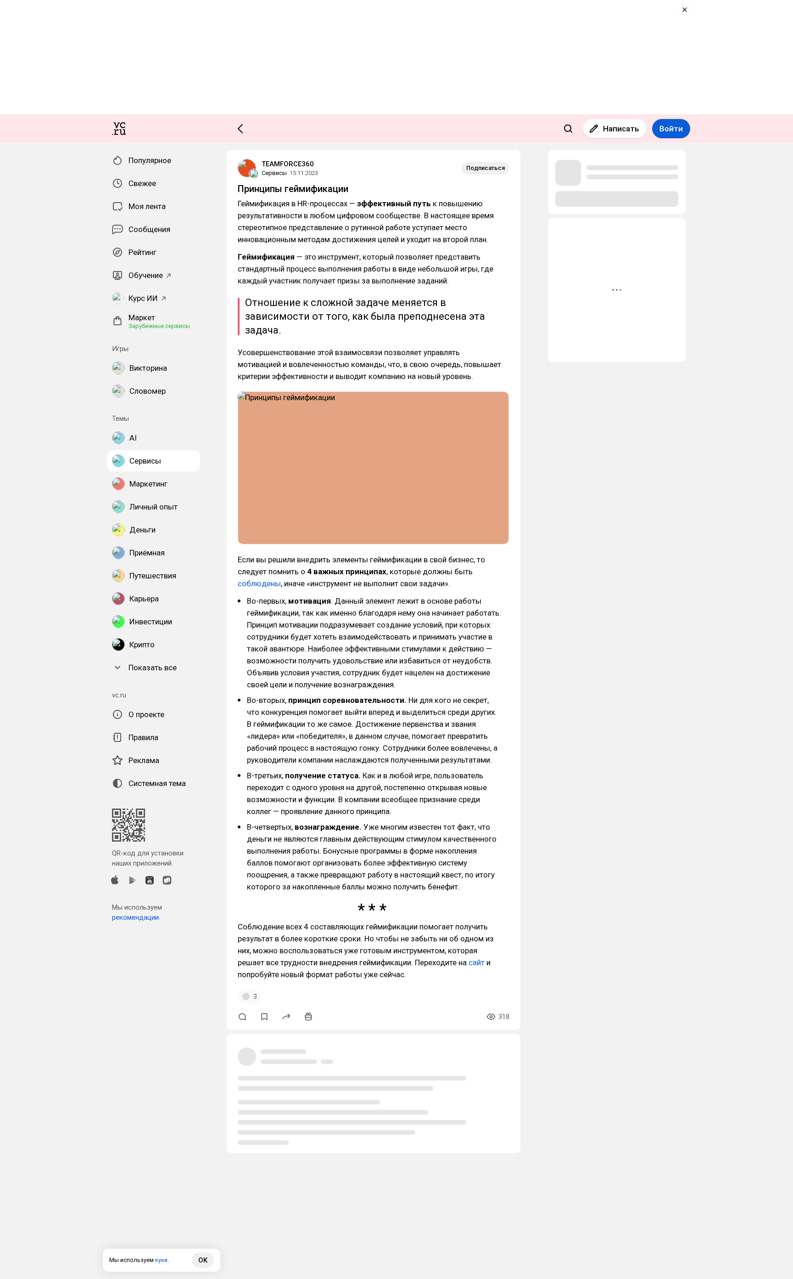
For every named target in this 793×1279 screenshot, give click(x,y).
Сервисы (274, 173)
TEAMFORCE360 (288, 164)
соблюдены (259, 583)
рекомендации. (136, 917)
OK (202, 1260)
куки (161, 1259)
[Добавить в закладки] (264, 1016)
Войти (671, 128)
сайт (477, 962)
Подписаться (485, 167)
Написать (621, 128)
